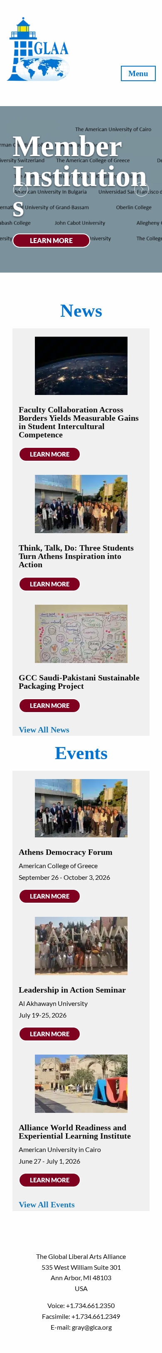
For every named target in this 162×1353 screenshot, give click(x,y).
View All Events (47, 1204)
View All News (44, 729)
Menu (138, 73)
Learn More (51, 240)
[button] (20, 189)
